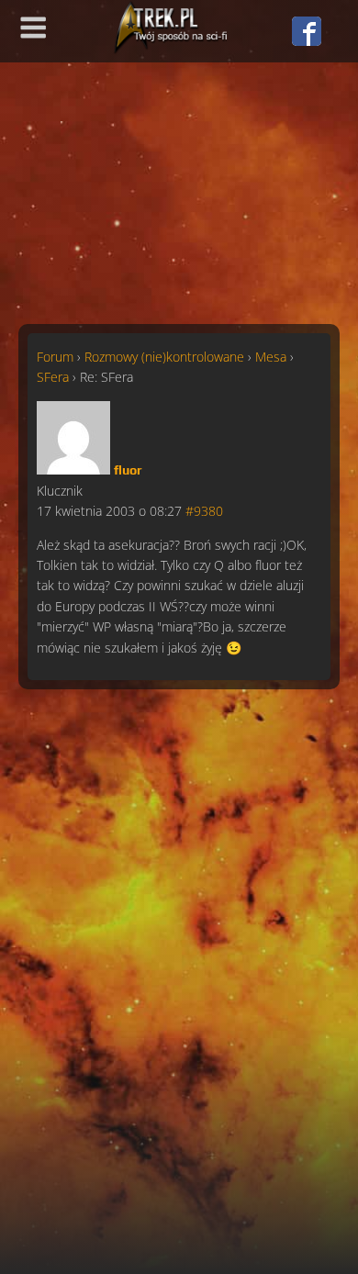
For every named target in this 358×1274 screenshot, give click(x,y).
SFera (53, 377)
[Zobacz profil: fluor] (73, 469)
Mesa (270, 356)
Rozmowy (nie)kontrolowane (164, 356)
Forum (55, 356)
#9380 (204, 511)
